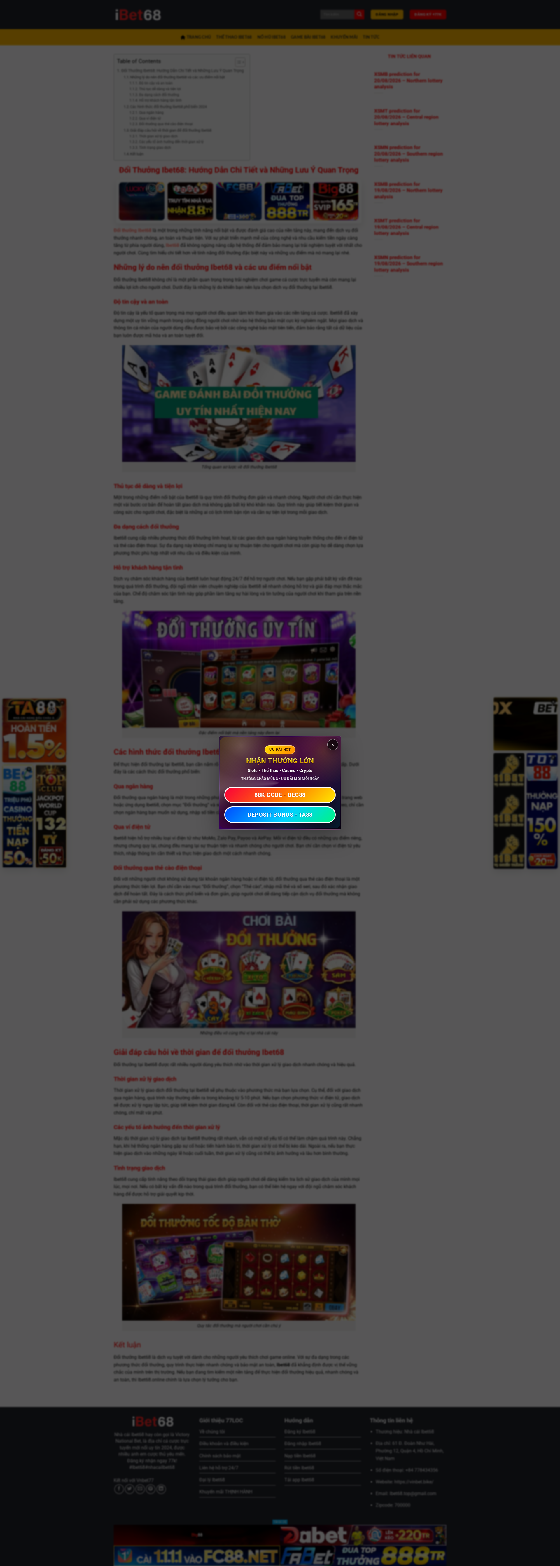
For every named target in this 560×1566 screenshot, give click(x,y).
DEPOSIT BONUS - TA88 (280, 814)
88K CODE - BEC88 (279, 795)
